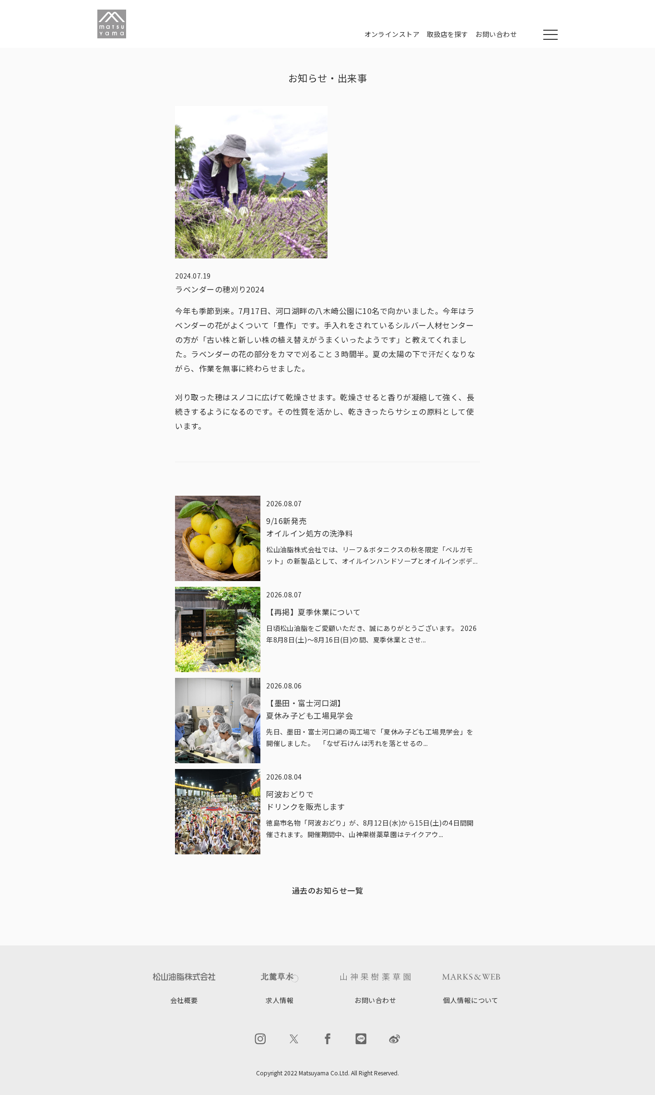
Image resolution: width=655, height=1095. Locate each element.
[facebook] (327, 1039)
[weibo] (394, 1039)
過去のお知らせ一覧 (327, 890)
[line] (361, 1039)
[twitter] (294, 1039)
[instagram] (260, 1039)
